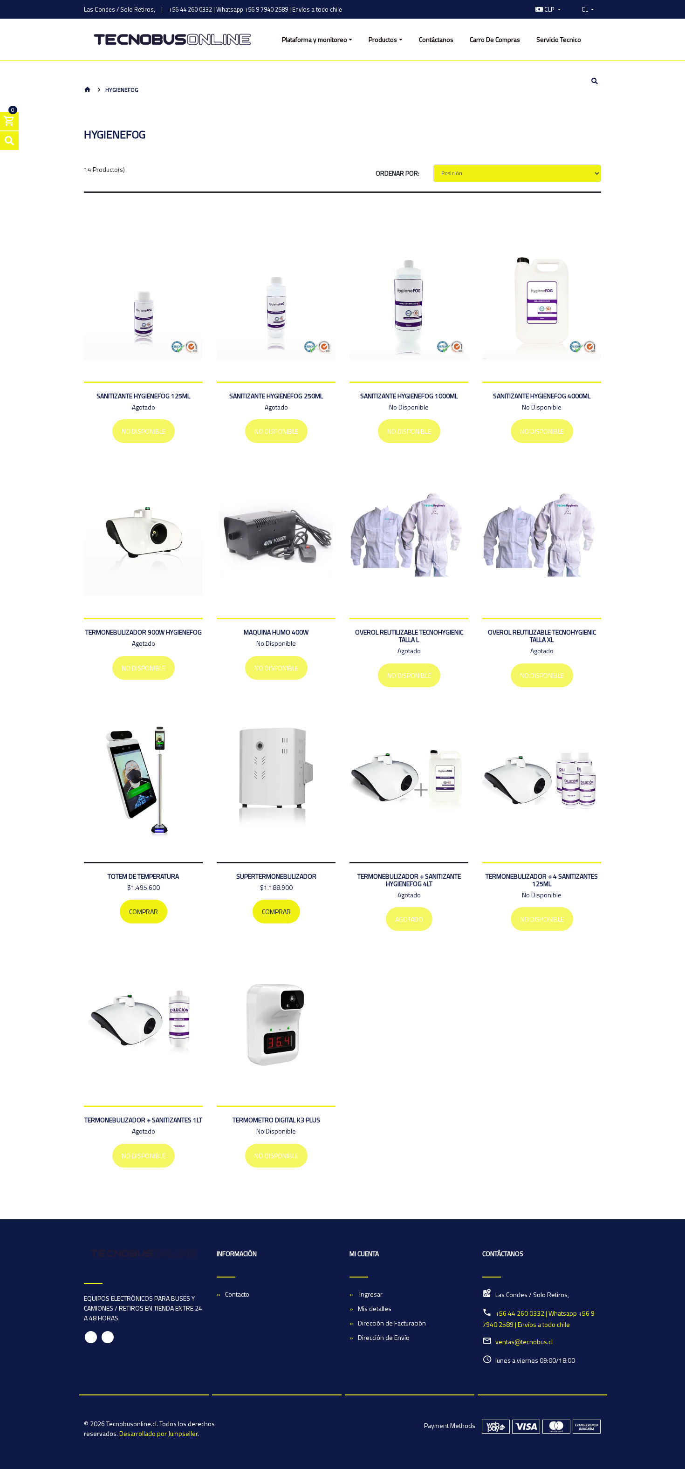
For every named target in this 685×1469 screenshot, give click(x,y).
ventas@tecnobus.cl (524, 1341)
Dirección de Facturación (392, 1323)
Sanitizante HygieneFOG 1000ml (409, 396)
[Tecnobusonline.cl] (172, 39)
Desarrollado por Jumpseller (158, 1433)
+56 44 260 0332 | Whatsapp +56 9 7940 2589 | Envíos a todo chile (255, 9)
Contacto (237, 1294)
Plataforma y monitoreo (314, 39)
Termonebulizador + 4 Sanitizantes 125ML (542, 879)
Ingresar (370, 1294)
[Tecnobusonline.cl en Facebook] (91, 1337)
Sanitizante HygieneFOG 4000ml (541, 396)
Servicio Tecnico (558, 39)
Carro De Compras (495, 39)
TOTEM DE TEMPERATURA (143, 876)
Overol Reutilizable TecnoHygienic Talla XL (542, 635)
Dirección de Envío (384, 1337)
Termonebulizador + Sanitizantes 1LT (143, 1120)
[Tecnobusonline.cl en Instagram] (108, 1337)
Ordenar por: (397, 173)
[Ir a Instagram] (518, 9)
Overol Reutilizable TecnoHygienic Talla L (409, 635)
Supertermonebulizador (276, 876)
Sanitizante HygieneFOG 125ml (143, 396)
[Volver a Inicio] (87, 90)
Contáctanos (436, 39)
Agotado (409, 919)
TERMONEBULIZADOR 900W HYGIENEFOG (143, 632)
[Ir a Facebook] (508, 9)
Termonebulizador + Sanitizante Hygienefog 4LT (409, 879)
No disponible (143, 431)
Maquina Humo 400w (276, 632)
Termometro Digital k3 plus (276, 1120)
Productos (383, 39)
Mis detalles (374, 1308)
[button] (548, 9)
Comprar (143, 911)
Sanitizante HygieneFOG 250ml (276, 396)
